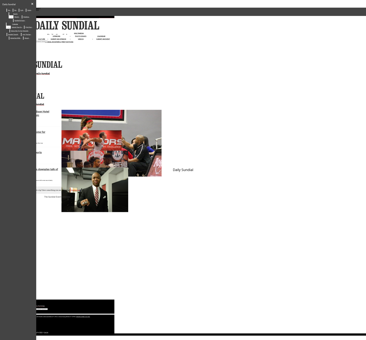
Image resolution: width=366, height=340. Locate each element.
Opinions (56, 36)
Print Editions (67, 42)
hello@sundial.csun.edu (83, 316)
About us (27, 38)
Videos (81, 39)
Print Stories (29, 27)
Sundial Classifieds (14, 34)
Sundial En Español (53, 42)
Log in (46, 332)
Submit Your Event (18, 27)
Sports (15, 14)
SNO (41, 332)
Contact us (75, 190)
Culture (22, 10)
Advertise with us (16, 38)
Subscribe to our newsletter (20, 31)
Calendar (101, 36)
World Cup (18, 17)
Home (10, 10)
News (16, 10)
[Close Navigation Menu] (32, 3)
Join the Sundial (27, 34)
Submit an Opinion (58, 39)
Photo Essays (80, 36)
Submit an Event (103, 39)
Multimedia (79, 33)
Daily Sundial (9, 4)
